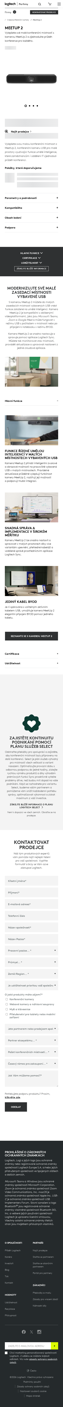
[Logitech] (19, 4)
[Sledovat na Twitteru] (31, 1332)
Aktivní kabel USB (28, 174)
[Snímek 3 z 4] (33, 105)
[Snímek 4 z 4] (37, 105)
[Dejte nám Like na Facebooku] (24, 1332)
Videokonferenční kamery (18, 19)
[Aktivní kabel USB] (10, 178)
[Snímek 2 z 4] (30, 105)
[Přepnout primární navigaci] (59, 4)
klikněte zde (12, 1097)
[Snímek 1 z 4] (26, 105)
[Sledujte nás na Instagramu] (39, 1332)
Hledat (39, 4)
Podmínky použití (32, 1381)
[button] (10, 12)
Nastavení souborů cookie (33, 1391)
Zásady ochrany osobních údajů (33, 1386)
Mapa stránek (33, 1395)
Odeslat (16, 1107)
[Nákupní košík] (49, 4)
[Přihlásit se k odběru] (54, 1345)
